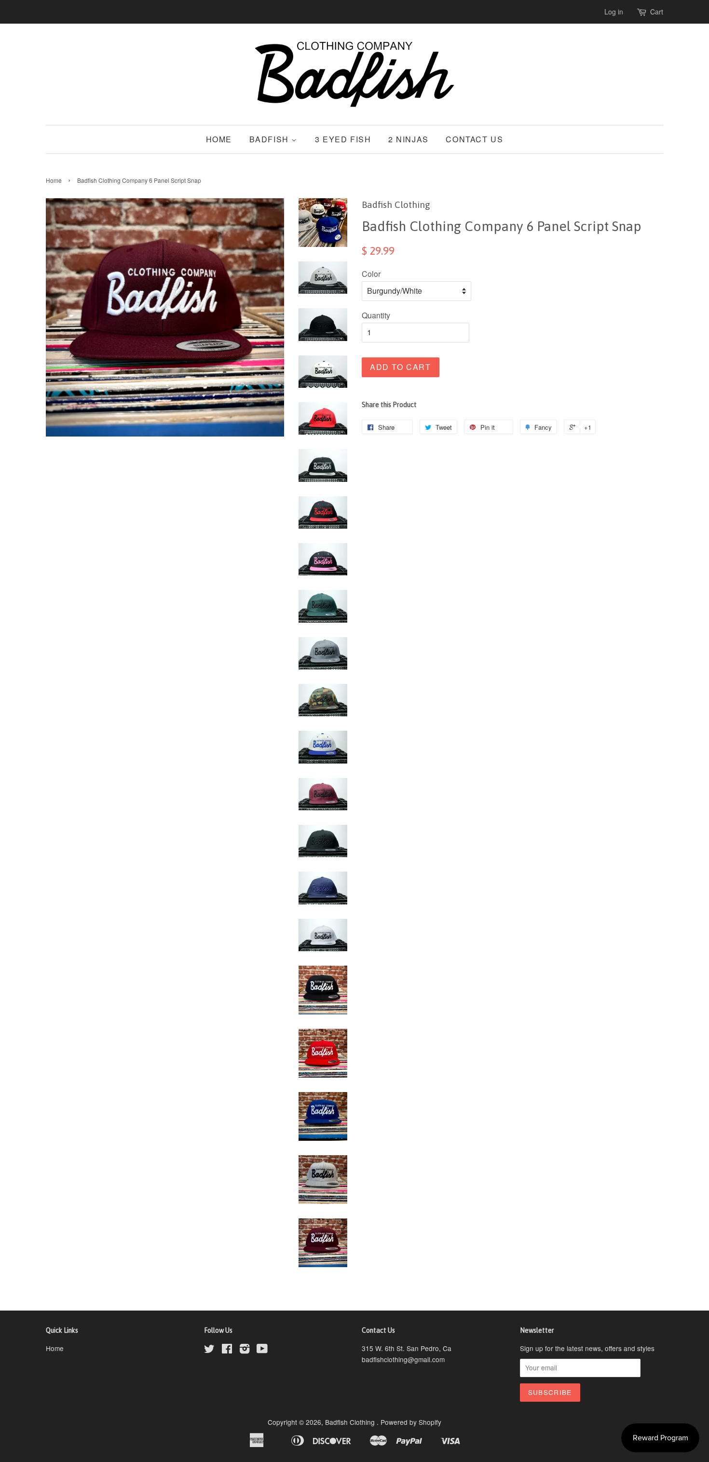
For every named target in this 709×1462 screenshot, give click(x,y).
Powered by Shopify (411, 1422)
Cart (656, 11)
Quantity (376, 315)
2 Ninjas (408, 139)
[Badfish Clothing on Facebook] (226, 1350)
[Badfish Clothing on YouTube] (262, 1350)
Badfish (270, 139)
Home (219, 139)
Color (371, 273)
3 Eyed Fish (343, 139)
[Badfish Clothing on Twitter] (209, 1350)
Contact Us (474, 139)
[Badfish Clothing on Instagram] (244, 1350)
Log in (613, 11)
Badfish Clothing (351, 1422)
